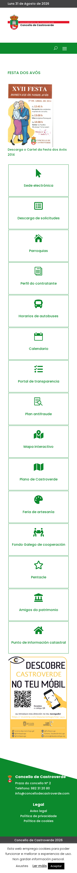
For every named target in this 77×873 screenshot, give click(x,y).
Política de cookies (38, 821)
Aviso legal (38, 811)
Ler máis (40, 866)
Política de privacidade (38, 816)
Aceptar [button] (56, 866)
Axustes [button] (22, 866)
